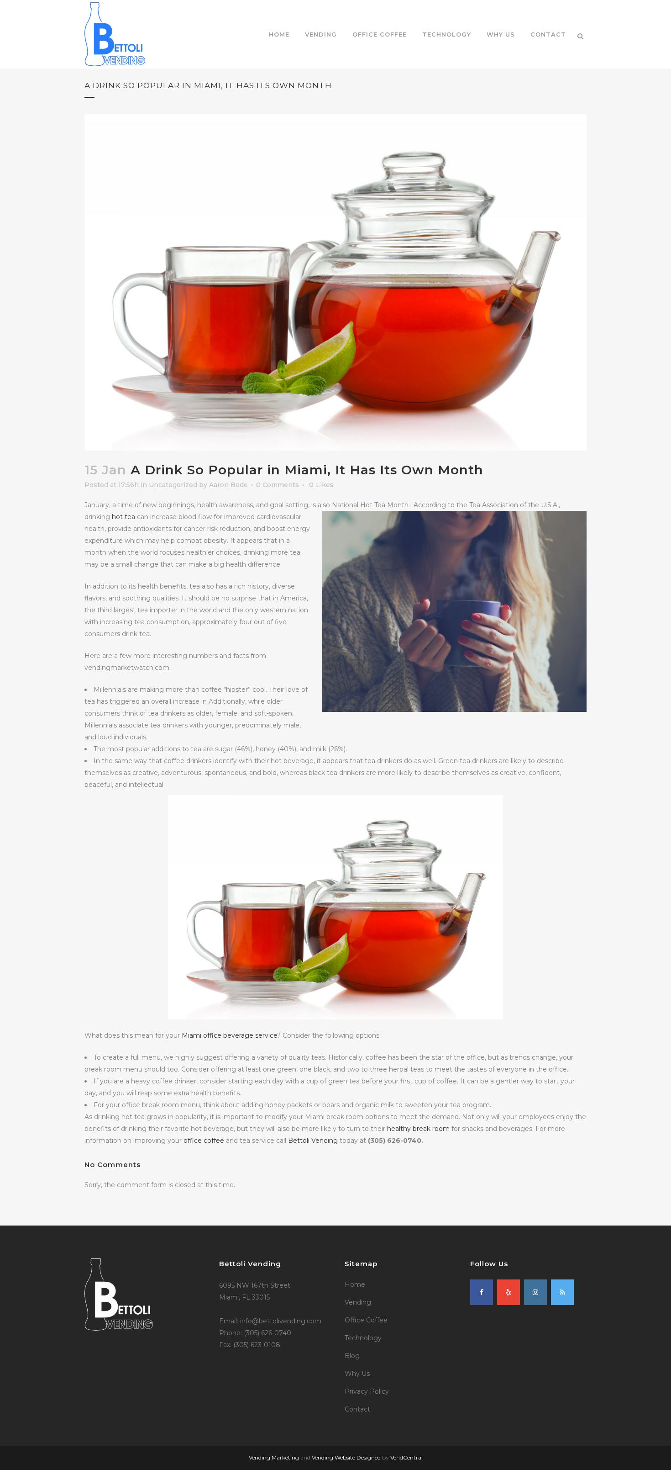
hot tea (123, 517)
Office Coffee (366, 1320)
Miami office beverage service (229, 1035)
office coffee (203, 1140)
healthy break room (418, 1129)
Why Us (357, 1373)
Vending (358, 1302)
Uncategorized (173, 485)
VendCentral (406, 1457)
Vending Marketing (274, 1457)
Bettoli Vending (313, 1140)
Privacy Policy (367, 1391)
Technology (363, 1338)
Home (355, 1284)
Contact (357, 1409)
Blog (352, 1356)
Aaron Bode (228, 485)
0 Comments (277, 485)
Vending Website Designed (346, 1457)
